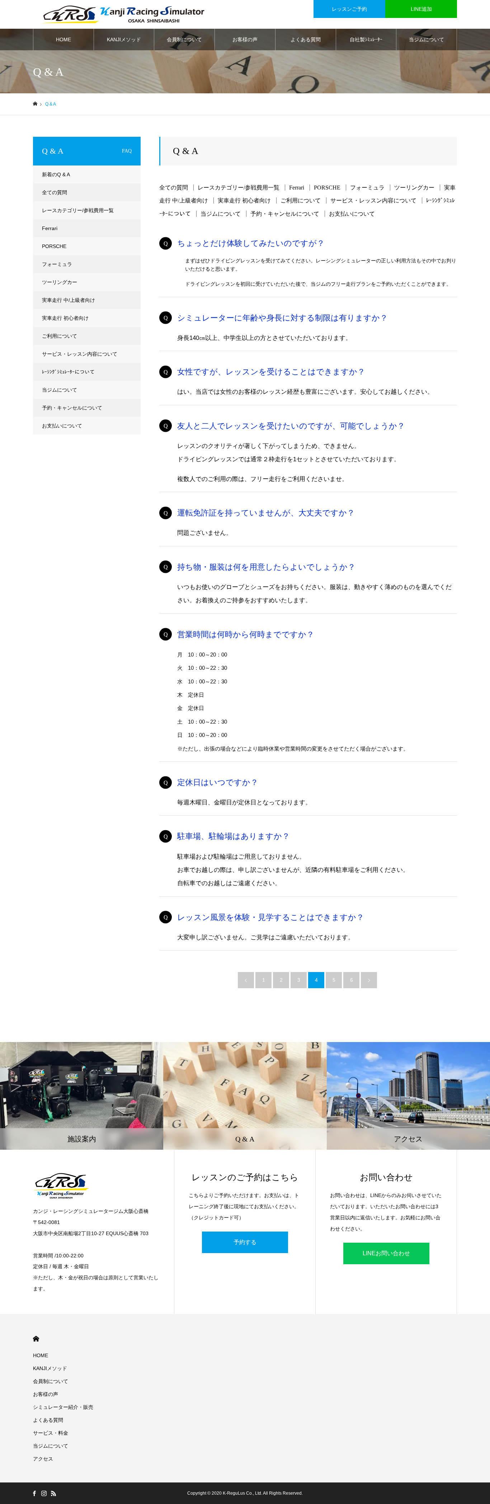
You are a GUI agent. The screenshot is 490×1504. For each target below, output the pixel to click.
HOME (63, 39)
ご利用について (301, 200)
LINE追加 (421, 9)
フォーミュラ (367, 188)
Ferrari (296, 188)
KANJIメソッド (124, 39)
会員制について (184, 39)
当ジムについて (426, 39)
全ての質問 (173, 188)
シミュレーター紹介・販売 (63, 1407)
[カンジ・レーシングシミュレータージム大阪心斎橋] (122, 14)
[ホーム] (35, 104)
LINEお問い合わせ (386, 1253)
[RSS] (53, 1493)
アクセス (43, 1459)
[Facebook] (34, 1493)
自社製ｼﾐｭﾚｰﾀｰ (366, 39)
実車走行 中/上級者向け (68, 300)
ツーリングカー (414, 188)
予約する (245, 1242)
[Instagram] (43, 1493)
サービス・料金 (50, 1433)
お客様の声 (245, 39)
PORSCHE (327, 188)
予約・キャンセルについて (284, 214)
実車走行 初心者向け (244, 200)
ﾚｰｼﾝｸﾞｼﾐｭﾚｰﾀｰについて (68, 372)
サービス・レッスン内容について (373, 200)
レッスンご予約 (349, 9)
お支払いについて (352, 214)
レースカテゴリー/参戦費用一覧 (238, 188)
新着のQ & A (56, 174)
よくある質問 (306, 39)
